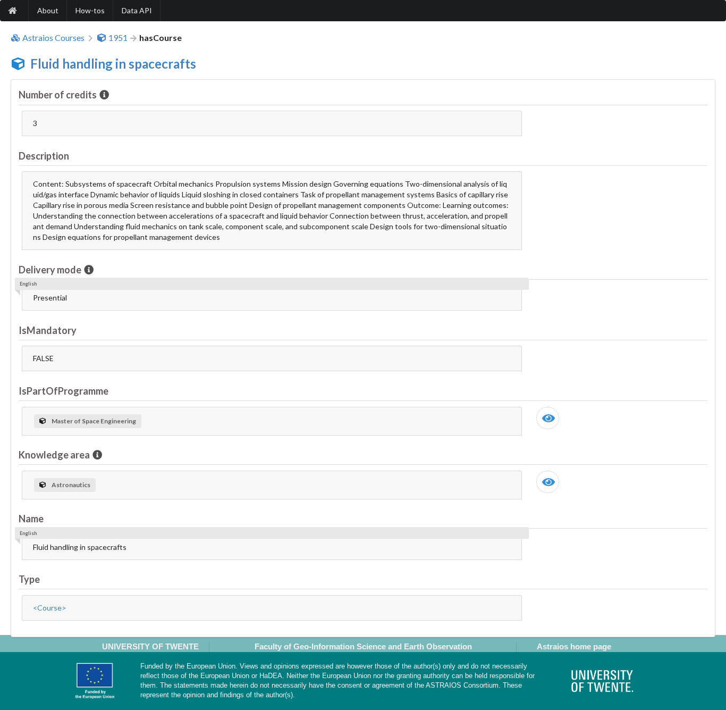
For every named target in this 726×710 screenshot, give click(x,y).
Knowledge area (54, 455)
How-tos (90, 10)
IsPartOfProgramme (63, 391)
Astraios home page (574, 646)
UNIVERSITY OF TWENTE (150, 646)
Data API (137, 10)
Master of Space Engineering (94, 421)
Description (44, 156)
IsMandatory (48, 330)
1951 (118, 38)
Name (31, 518)
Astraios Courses (53, 38)
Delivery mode (50, 269)
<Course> (49, 607)
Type (29, 579)
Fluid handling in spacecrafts (113, 63)
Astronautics (71, 485)
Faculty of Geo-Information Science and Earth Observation (363, 646)
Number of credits (58, 95)
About (47, 10)
